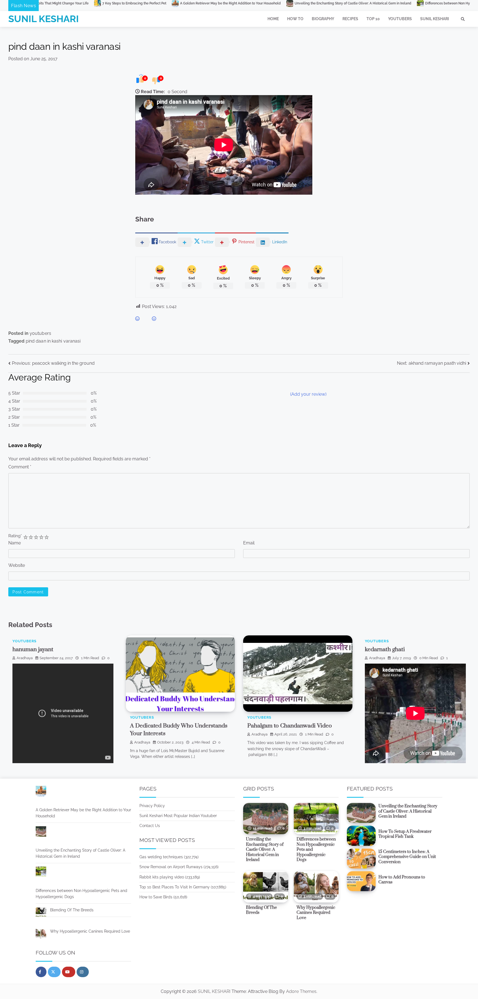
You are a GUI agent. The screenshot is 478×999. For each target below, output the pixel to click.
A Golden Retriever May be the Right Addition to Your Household (163, 3)
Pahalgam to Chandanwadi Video (289, 725)
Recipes (350, 19)
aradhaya (25, 658)
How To (295, 19)
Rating (15, 535)
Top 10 (373, 19)
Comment (19, 466)
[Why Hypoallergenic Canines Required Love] (41, 934)
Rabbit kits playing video (161, 877)
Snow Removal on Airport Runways (170, 867)
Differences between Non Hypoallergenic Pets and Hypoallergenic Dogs (415, 3)
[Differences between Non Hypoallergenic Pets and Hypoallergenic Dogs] (41, 873)
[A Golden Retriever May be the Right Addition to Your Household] (41, 792)
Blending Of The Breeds (71, 910)
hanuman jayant (32, 649)
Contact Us (149, 825)
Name (14, 543)
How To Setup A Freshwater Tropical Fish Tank (405, 834)
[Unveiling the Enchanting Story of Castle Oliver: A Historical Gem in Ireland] (41, 832)
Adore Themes (301, 991)
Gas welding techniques (161, 857)
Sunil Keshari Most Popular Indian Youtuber (178, 815)
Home (273, 19)
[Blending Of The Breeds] (41, 913)
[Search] (463, 19)
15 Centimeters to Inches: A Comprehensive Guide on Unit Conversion (407, 857)
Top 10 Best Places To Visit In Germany (174, 887)
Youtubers (400, 19)
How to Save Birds (155, 897)
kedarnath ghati (385, 649)
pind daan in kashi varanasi (53, 341)
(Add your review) (308, 394)
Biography (323, 19)
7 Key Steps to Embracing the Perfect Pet (67, 3)
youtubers (40, 333)
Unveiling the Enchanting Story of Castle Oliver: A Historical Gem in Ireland (285, 3)
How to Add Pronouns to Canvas (401, 880)
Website (16, 565)
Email (248, 543)
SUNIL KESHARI (43, 18)
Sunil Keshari (434, 19)
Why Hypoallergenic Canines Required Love (90, 931)
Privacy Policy (152, 806)
